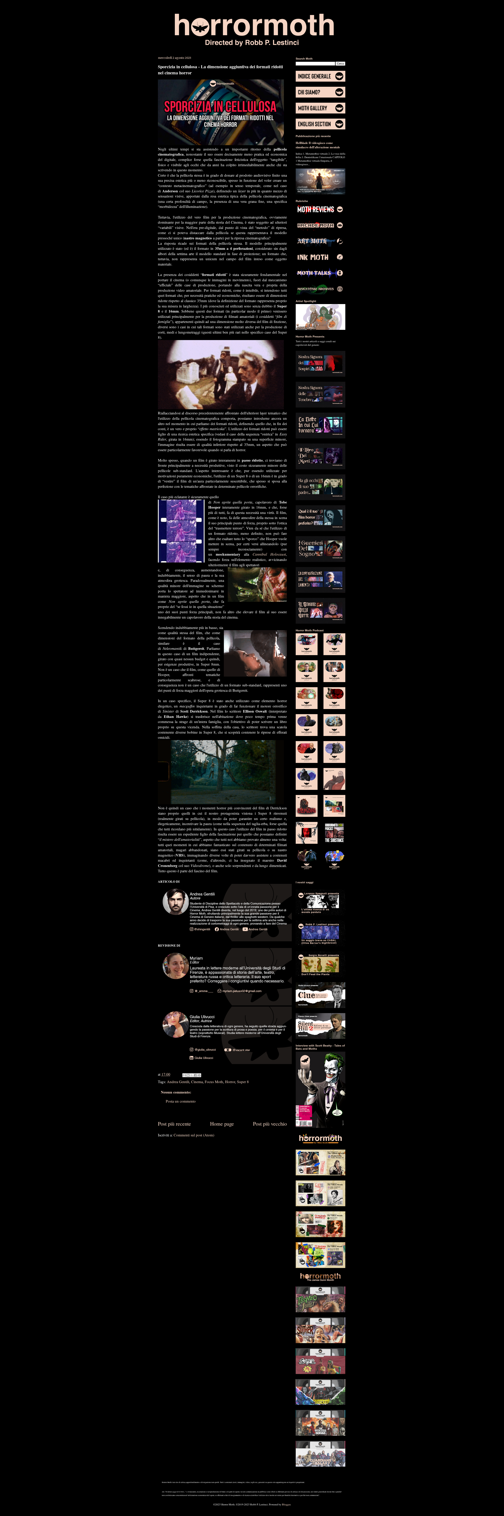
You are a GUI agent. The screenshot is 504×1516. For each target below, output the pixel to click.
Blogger (286, 1504)
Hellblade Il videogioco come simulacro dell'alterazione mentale (318, 145)
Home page (222, 1123)
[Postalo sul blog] (188, 1075)
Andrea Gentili (178, 1081)
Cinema (197, 1081)
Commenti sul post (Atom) (194, 1134)
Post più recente (174, 1123)
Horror (230, 1081)
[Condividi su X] (192, 1075)
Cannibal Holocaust (269, 554)
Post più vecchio (270, 1123)
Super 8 (243, 1081)
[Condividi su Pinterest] (199, 1075)
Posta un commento (181, 1101)
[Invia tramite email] (184, 1075)
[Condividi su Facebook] (195, 1075)
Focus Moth (214, 1081)
